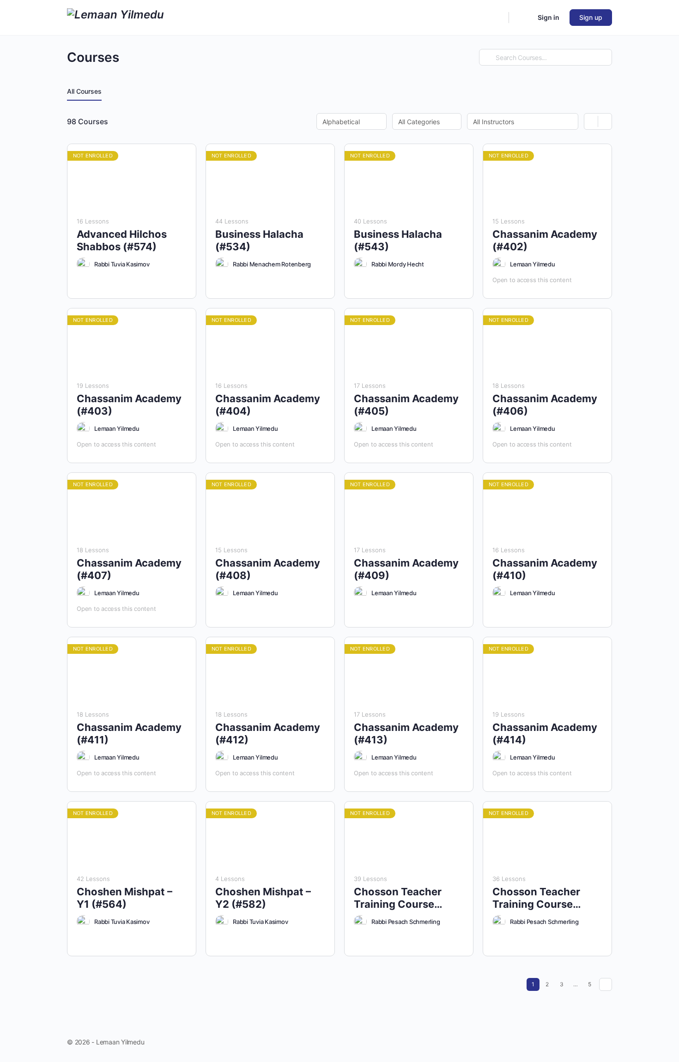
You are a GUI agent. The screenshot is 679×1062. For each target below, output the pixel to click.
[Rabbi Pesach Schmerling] (360, 921)
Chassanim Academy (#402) (544, 240)
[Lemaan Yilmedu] (498, 264)
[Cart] (522, 17)
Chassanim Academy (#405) (406, 404)
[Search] (495, 17)
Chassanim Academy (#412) (267, 733)
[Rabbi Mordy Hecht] (360, 264)
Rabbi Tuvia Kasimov (121, 264)
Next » (605, 984)
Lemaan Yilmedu (532, 264)
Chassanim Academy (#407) (129, 569)
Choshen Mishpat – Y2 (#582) (263, 898)
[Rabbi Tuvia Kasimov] (83, 264)
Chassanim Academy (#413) (406, 733)
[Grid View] (591, 121)
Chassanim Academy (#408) (267, 569)
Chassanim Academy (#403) (129, 404)
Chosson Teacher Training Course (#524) (536, 898)
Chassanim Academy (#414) (544, 733)
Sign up (590, 17)
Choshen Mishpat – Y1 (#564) (124, 898)
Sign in (548, 17)
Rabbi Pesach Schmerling (405, 921)
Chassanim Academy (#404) (267, 404)
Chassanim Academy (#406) (544, 404)
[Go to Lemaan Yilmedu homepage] (115, 17)
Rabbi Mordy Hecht (397, 264)
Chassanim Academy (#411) (129, 733)
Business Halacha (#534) (259, 240)
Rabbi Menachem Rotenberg (272, 264)
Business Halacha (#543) (398, 240)
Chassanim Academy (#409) (406, 569)
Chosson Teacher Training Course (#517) (398, 898)
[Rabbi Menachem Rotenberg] (221, 264)
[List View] (605, 121)
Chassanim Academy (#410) (544, 569)
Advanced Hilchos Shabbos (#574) (122, 240)
